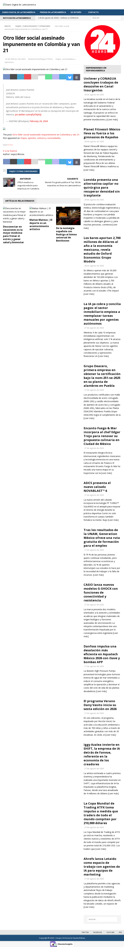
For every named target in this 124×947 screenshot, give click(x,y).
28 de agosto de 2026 (94, 94)
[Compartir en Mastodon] (55, 77)
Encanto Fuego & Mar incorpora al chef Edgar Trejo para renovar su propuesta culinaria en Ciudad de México (102, 436)
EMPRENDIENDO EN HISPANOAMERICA (96, 69)
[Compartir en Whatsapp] (48, 77)
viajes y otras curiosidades (23, 171)
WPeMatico (10, 144)
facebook (97, 932)
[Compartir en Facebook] (6, 77)
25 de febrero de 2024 (15, 59)
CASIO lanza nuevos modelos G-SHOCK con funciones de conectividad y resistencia (101, 592)
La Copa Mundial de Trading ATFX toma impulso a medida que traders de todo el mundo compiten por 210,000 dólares (101, 813)
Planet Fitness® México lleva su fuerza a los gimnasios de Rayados (102, 133)
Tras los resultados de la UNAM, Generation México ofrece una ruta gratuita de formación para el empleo (102, 538)
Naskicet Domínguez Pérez (40, 59)
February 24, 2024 (39, 121)
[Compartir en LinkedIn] (20, 77)
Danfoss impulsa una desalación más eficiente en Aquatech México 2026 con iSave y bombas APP (102, 654)
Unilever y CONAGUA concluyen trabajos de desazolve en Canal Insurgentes (101, 84)
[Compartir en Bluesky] (69, 77)
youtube (110, 932)
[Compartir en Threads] (76, 77)
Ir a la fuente (10, 150)
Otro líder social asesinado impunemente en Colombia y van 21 (45, 134)
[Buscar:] (106, 17)
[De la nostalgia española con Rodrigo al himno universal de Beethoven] (68, 216)
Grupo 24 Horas (63, 938)
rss (120, 932)
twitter (85, 932)
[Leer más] (112, 119)
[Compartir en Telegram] (62, 77)
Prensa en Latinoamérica (53, 12)
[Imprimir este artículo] (41, 77)
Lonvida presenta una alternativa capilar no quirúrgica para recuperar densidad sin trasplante (102, 187)
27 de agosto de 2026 (94, 327)
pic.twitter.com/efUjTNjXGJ (28, 114)
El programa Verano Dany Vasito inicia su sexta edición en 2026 (100, 705)
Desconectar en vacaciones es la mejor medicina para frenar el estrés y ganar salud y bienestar (13, 234)
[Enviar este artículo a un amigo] (34, 77)
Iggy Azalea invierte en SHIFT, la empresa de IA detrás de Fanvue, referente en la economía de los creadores (102, 754)
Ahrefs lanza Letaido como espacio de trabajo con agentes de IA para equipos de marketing (102, 866)
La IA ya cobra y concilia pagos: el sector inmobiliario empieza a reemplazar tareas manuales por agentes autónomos (102, 314)
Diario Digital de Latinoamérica (18, 12)
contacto (93, 12)
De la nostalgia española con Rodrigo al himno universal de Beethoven (66, 234)
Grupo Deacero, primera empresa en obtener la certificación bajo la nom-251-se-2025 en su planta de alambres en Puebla (102, 376)
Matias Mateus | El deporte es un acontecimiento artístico (40, 224)
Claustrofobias (78, 938)
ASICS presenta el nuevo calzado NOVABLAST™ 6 (97, 487)
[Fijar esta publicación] (27, 77)
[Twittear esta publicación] (13, 77)
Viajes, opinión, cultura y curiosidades (40, 138)
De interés (76, 12)
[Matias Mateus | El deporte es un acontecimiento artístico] (41, 212)
